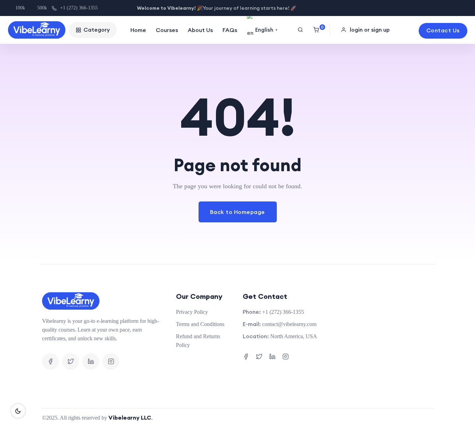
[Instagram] (111, 361)
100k (20, 7)
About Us (200, 29)
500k (42, 7)
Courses (167, 29)
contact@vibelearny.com (289, 324)
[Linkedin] (90, 361)
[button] (366, 30)
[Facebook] (50, 361)
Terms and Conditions (200, 324)
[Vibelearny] (37, 30)
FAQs (230, 29)
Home (138, 29)
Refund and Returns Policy (198, 340)
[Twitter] (70, 361)
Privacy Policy (192, 312)
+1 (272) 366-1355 (79, 7)
